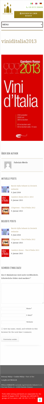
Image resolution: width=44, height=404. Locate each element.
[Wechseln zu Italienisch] (32, 3)
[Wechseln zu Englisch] (36, 3)
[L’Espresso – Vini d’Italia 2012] (5, 210)
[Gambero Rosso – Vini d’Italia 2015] (5, 253)
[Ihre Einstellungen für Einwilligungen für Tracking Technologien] (40, 400)
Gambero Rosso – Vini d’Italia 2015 (25, 250)
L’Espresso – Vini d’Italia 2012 (23, 208)
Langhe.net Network (9, 380)
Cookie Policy (19, 377)
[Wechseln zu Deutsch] (40, 3)
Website (29, 322)
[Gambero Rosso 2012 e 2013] (5, 200)
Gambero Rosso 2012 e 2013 (22, 197)
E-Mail (29, 315)
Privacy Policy (6, 377)
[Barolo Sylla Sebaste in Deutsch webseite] (5, 189)
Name (29, 308)
